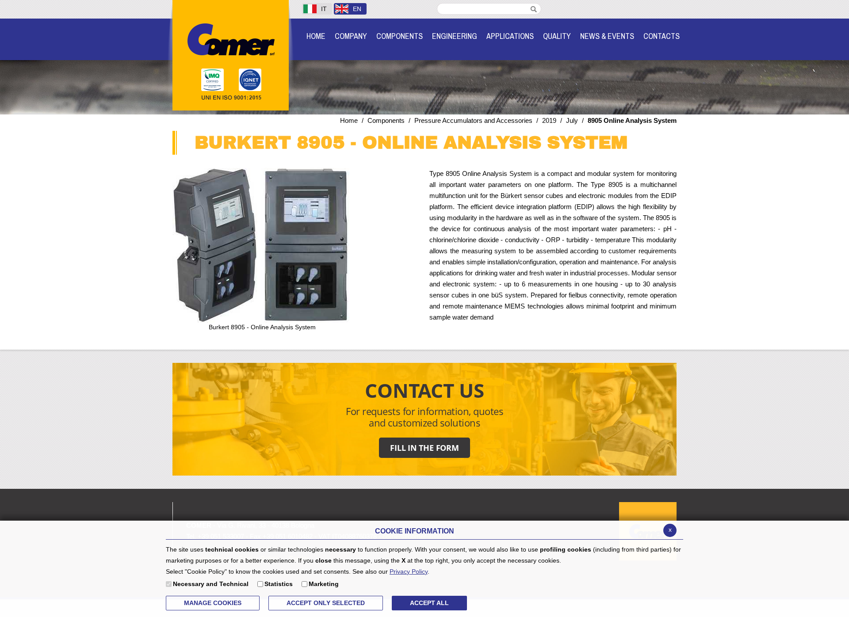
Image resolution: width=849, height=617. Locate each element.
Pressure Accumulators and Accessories (473, 120)
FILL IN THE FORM (424, 447)
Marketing (324, 583)
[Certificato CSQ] (213, 80)
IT (324, 8)
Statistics (278, 583)
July (572, 120)
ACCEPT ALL (429, 602)
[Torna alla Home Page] (231, 38)
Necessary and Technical (211, 583)
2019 (549, 120)
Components (386, 120)
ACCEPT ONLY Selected (326, 602)
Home (349, 120)
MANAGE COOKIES (212, 602)
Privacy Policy (409, 571)
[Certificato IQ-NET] (252, 80)
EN (357, 8)
